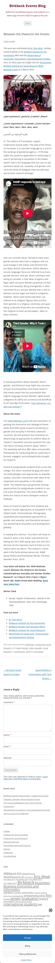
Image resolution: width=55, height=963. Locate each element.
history (43, 898)
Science (7, 849)
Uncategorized (10, 856)
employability (17, 896)
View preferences (27, 954)
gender (25, 648)
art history (29, 877)
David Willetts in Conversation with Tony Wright (39, 674)
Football (7, 899)
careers (8, 892)
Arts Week (42, 876)
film (48, 895)
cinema (17, 892)
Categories (29, 644)
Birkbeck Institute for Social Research (27, 630)
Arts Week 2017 (10, 883)
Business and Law (11, 842)
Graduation (30, 898)
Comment (9, 702)
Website (7, 757)
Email (7, 746)
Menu (27, 23)
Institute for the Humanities (16, 834)
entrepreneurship (34, 895)
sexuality (38, 648)
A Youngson (38, 651)
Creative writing (40, 892)
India (31, 648)
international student (23, 901)
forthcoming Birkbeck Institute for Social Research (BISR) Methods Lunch (27, 66)
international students (20, 904)
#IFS (19, 873)
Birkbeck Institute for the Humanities (27, 623)
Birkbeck (25, 882)
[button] (50, 910)
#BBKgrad (10, 873)
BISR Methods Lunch (18, 420)
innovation (9, 901)
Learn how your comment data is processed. (26, 777)
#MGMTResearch (12, 876)
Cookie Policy (26, 960)
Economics (8, 896)
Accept (27, 937)
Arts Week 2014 (22, 879)
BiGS (37, 470)
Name (7, 735)
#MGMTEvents (28, 873)
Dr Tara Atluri (36, 48)
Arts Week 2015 (35, 879)
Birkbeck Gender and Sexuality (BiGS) (27, 626)
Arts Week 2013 (9, 879)
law (40, 904)
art (22, 877)
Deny (27, 945)
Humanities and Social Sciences (17, 845)
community (27, 892)
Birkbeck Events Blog (27, 6)
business (42, 882)
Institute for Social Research (16, 838)
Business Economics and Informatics (21, 887)
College (7, 831)
